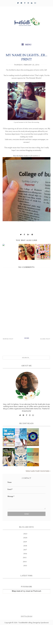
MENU (28, 44)
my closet (26, 591)
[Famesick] (9, 457)
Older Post (45, 339)
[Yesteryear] (33, 457)
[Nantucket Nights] (21, 438)
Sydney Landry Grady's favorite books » (38, 471)
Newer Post (8, 339)
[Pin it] (32, 234)
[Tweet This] (21, 234)
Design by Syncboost (41, 622)
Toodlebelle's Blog (25, 622)
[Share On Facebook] (24, 234)
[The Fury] (33, 437)
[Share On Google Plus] (28, 234)
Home (26, 338)
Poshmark (37, 591)
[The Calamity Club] (21, 457)
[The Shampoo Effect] (9, 437)
